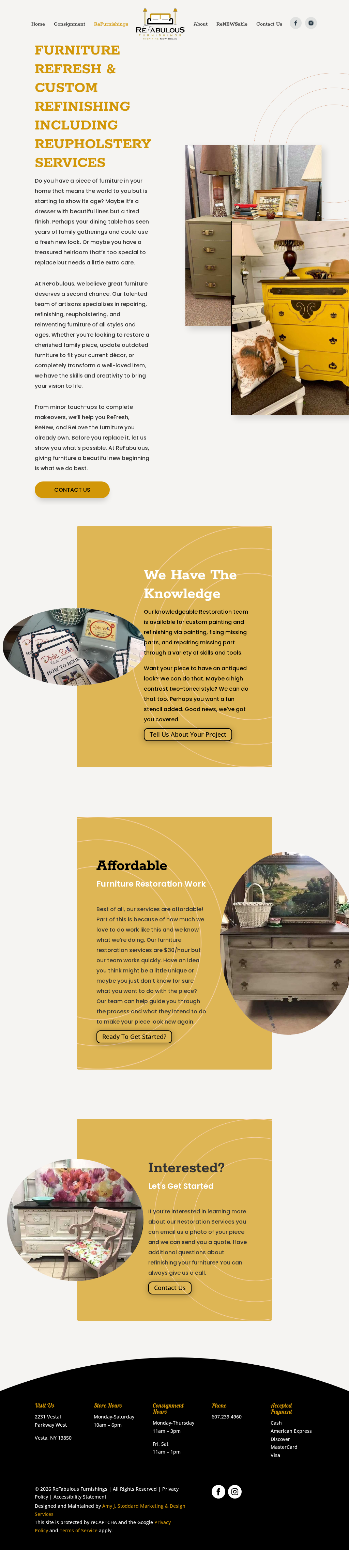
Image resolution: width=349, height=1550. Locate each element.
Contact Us (72, 490)
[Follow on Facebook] (218, 1492)
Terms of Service (78, 1530)
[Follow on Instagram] (235, 1492)
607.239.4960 (227, 1416)
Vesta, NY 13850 (53, 1437)
